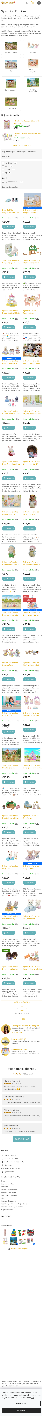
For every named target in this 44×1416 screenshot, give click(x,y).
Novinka (9, 169)
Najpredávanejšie (8, 152)
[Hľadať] (27, 3)
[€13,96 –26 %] (11, 906)
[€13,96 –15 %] (32, 855)
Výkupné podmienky (8, 1192)
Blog (2, 1198)
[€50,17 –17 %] (11, 703)
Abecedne (6, 156)
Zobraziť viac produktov (21, 145)
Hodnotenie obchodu (22, 1069)
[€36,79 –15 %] (11, 350)
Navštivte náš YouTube (13, 1168)
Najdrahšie (32, 152)
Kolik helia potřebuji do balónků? (12, 1207)
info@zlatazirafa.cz (11, 1155)
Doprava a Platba (7, 1184)
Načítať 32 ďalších (22, 1002)
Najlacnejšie (21, 152)
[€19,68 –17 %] (32, 200)
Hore (23, 1019)
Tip (7, 173)
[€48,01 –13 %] (11, 602)
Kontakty (4, 1187)
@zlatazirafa (9, 1172)
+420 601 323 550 (18, 1032)
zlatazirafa (8, 1165)
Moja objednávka (7, 1210)
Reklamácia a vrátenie (9, 1190)
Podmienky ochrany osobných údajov (14, 1204)
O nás (3, 1181)
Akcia (8, 166)
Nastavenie (21, 1403)
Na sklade (10, 163)
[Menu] (39, 3)
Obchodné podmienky (9, 1195)
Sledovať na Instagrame (19, 1249)
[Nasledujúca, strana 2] (22, 1009)
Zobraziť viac (22, 1139)
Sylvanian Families (13, 182)
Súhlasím (21, 1410)
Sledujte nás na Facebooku (14, 1162)
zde (32, 1397)
